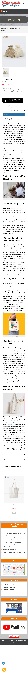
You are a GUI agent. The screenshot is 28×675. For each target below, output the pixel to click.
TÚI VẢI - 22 (14, 505)
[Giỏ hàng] (23, 3)
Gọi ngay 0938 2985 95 (15, 100)
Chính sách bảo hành (9, 587)
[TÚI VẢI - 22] (14, 489)
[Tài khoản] (20, 3)
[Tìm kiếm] (25, 3)
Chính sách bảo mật (9, 589)
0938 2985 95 (13, 549)
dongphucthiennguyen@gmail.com (16, 552)
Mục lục (6, 114)
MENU (5, 11)
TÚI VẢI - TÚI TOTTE (14, 28)
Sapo (17, 643)
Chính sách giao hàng (9, 585)
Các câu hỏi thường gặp (10, 592)
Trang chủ (4, 28)
